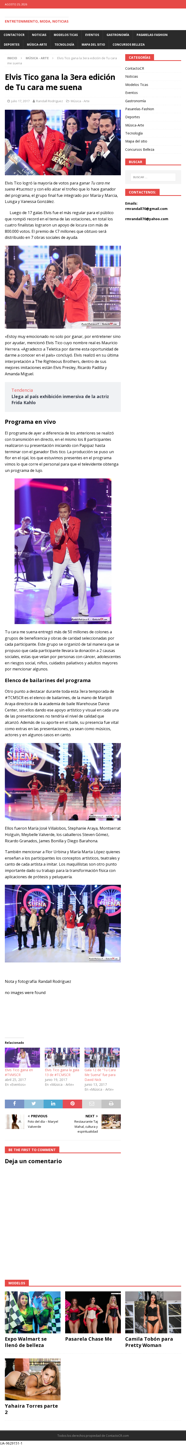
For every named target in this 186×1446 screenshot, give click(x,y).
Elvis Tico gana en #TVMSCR (19, 1072)
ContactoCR (14, 35)
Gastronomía (118, 35)
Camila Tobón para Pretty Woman (149, 1342)
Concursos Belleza (129, 44)
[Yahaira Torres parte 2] (33, 1379)
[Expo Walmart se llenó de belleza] (33, 1312)
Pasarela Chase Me (88, 1339)
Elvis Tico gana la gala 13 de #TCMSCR (62, 1072)
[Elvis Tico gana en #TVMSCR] (22, 1058)
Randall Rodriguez (49, 101)
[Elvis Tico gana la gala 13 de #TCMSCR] (62, 1058)
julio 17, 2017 (20, 101)
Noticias (39, 35)
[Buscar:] (153, 177)
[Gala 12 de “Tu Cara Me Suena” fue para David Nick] (102, 1058)
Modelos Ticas (66, 35)
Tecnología (64, 44)
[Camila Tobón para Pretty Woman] (153, 1312)
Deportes (11, 44)
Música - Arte (80, 101)
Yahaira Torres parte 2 (31, 1409)
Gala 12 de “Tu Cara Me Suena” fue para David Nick (100, 1075)
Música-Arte (37, 44)
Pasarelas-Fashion (152, 35)
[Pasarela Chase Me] (93, 1312)
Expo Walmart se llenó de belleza (26, 1342)
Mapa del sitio (93, 44)
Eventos (92, 35)
